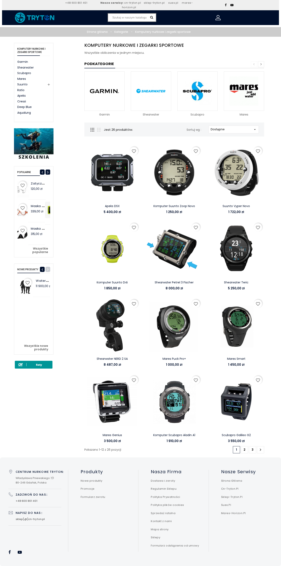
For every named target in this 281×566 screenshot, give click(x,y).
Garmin (22, 62)
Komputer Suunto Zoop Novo (174, 206)
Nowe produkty (91, 481)
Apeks (21, 96)
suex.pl (173, 3)
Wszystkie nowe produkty (36, 347)
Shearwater (25, 67)
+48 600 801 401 (76, 3)
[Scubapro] (197, 91)
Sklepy (155, 537)
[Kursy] (33, 144)
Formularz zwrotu (93, 497)
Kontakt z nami (161, 521)
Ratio (20, 90)
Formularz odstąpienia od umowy (175, 546)
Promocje (88, 489)
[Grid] (92, 130)
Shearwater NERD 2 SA (112, 359)
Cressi (21, 101)
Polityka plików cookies (167, 505)
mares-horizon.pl (233, 513)
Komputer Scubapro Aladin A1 (174, 435)
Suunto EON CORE (50, 206)
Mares (21, 79)
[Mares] (243, 91)
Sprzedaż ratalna (163, 513)
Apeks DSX (112, 206)
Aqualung (24, 113)
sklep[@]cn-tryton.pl (30, 519)
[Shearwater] (150, 91)
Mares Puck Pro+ (174, 359)
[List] (99, 130)
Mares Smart (236, 359)
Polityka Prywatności (165, 497)
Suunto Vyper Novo (236, 206)
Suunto (22, 84)
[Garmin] (104, 91)
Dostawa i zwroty (163, 481)
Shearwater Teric (236, 282)
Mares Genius (112, 435)
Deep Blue (24, 107)
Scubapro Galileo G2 (236, 435)
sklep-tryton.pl (154, 3)
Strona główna (231, 481)
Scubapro (24, 73)
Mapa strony (160, 529)
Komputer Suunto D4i (112, 282)
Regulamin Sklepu (163, 489)
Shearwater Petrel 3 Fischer (174, 282)
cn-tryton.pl (132, 3)
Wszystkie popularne (40, 250)
